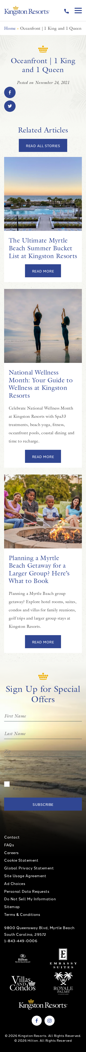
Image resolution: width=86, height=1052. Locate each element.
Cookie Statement (21, 860)
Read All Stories (43, 145)
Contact (12, 836)
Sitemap (12, 906)
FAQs (9, 844)
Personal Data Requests (26, 891)
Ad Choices (14, 883)
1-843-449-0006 (20, 940)
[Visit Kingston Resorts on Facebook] (37, 1021)
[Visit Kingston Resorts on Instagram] (49, 1021)
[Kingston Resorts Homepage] (27, 10)
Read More (43, 271)
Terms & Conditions (22, 914)
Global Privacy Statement (29, 867)
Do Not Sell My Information (30, 898)
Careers (11, 852)
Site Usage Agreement (25, 875)
